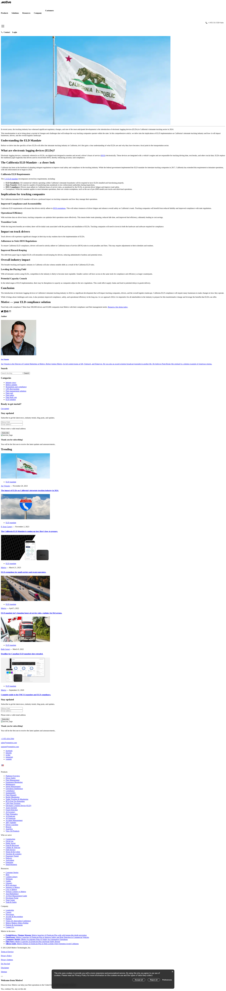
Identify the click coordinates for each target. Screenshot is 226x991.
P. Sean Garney (6, 527)
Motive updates (11, 385)
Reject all (153, 980)
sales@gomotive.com (9, 743)
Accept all (139, 980)
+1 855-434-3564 (7, 739)
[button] (113, 23)
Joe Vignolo (5, 486)
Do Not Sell (5, 964)
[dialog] (113, 979)
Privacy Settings (7, 960)
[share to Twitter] (2, 312)
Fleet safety (10, 395)
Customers (49, 11)
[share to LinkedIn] (5, 312)
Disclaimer (5, 968)
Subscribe (5, 433)
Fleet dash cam (11, 397)
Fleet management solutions (16, 391)
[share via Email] (10, 312)
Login (14, 32)
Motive (3, 568)
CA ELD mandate (11, 179)
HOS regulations (59, 208)
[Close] (2, 976)
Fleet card (9, 393)
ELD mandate (11, 482)
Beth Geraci (5, 649)
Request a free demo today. (118, 307)
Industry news (11, 383)
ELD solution (11, 400)
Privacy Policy (6, 956)
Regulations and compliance (16, 387)
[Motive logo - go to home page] (6, 3)
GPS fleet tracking (12, 389)
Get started (23, 32)
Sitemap (4, 972)
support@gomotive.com (10, 747)
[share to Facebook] (7, 312)
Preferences (167, 980)
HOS (103, 155)
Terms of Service (7, 952)
